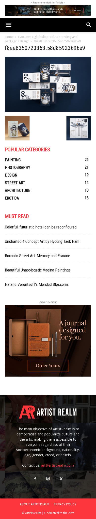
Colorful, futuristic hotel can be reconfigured (41, 227)
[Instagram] (48, 479)
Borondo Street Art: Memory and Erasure (37, 255)
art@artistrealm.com (57, 465)
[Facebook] (35, 479)
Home (9, 37)
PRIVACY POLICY (65, 504)
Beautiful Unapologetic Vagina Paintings (38, 270)
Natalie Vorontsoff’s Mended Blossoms (37, 284)
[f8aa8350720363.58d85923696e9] (48, 111)
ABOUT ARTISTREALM (34, 504)
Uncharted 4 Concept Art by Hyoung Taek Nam (42, 241)
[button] (8, 25)
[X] (61, 479)
